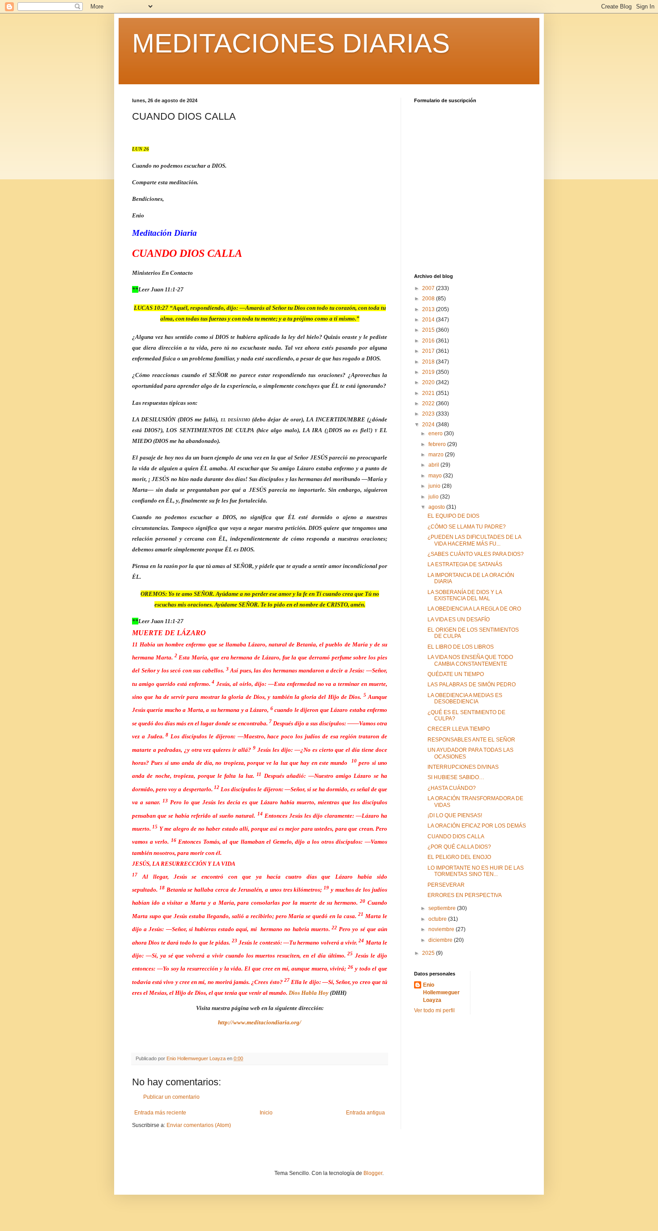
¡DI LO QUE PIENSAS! (454, 815)
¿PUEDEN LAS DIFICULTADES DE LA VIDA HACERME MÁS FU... (474, 540)
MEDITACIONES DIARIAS (291, 43)
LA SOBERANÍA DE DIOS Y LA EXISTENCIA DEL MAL (464, 595)
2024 (429, 424)
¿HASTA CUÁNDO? (451, 788)
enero (436, 433)
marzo (436, 454)
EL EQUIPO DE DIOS (453, 516)
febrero (437, 444)
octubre (438, 919)
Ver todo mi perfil (434, 1010)
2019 (429, 372)
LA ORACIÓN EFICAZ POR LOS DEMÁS (476, 826)
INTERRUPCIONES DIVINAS (463, 767)
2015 (429, 330)
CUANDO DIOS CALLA (455, 836)
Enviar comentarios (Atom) (199, 1125)
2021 (429, 393)
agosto (437, 507)
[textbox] (259, 587)
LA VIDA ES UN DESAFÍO (458, 619)
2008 (429, 298)
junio (435, 486)
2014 (429, 319)
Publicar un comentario (171, 1097)
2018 (429, 362)
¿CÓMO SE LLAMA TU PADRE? (466, 527)
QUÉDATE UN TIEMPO (455, 674)
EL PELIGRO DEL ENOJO (459, 857)
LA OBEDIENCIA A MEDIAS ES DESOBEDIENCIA (464, 698)
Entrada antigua (365, 1113)
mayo (435, 475)
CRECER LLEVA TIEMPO (458, 729)
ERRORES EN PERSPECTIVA (464, 895)
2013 (429, 309)
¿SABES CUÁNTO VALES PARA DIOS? (475, 554)
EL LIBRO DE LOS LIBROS (460, 647)
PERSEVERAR (446, 885)
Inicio (266, 1113)
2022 (429, 403)
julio (434, 497)
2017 (429, 351)
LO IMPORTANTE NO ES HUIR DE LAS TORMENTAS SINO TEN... (475, 871)
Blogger (372, 1173)
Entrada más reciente (160, 1113)
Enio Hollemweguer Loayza (441, 992)
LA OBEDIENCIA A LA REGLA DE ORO (474, 609)
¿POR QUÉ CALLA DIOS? (459, 847)
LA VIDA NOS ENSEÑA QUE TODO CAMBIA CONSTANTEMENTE (470, 660)
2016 (429, 341)
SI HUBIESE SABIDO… (455, 777)
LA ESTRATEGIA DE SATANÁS (464, 564)
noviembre (442, 929)
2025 (429, 953)
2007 (429, 288)
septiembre (442, 908)
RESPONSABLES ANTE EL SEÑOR (471, 740)
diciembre (441, 940)
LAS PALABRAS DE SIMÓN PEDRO (471, 684)
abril (434, 465)
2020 (429, 382)
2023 (429, 414)
